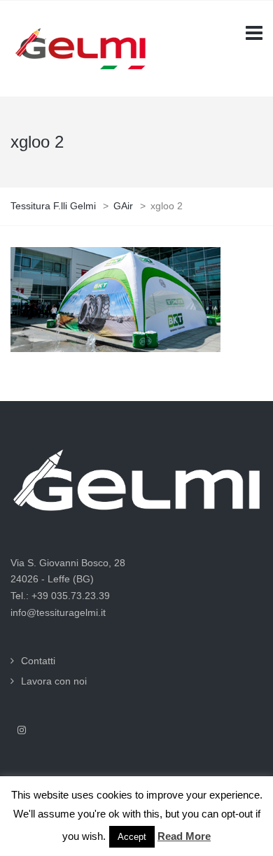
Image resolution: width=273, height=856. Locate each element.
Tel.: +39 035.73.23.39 (60, 595)
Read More (184, 836)
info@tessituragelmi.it (58, 612)
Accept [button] (132, 837)
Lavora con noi (54, 681)
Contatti (38, 660)
